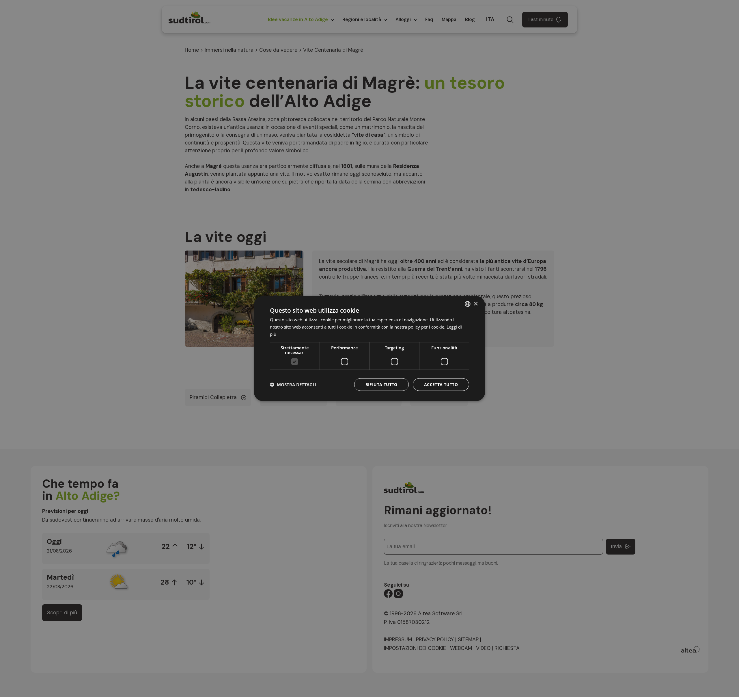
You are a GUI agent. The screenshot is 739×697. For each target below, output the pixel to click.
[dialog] (369, 348)
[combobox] (468, 304)
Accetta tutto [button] (441, 384)
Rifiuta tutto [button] (381, 384)
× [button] (475, 303)
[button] (293, 384)
